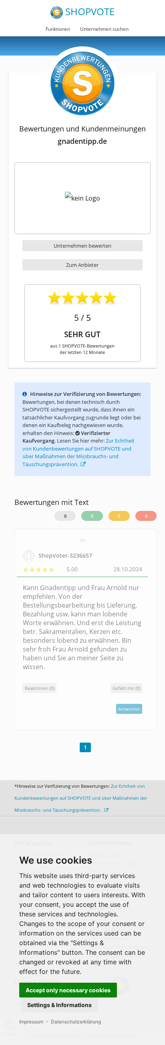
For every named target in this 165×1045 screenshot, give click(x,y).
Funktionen (58, 29)
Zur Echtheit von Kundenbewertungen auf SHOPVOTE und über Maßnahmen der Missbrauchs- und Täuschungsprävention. (78, 452)
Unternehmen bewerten (82, 245)
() (126, 688)
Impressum (31, 1022)
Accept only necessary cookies (68, 990)
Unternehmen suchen (104, 29)
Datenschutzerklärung (76, 1022)
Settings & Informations (59, 1004)
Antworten (129, 709)
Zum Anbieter (82, 264)
